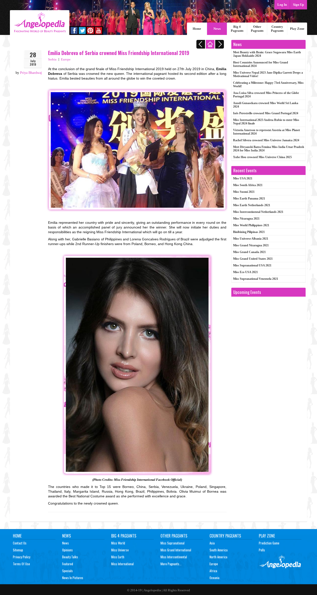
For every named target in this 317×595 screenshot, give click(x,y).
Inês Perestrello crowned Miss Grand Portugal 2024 (265, 113)
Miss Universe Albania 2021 (250, 238)
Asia (212, 542)
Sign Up (298, 4)
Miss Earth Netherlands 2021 (251, 205)
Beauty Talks (70, 556)
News (217, 28)
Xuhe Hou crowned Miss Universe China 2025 (262, 157)
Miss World (118, 542)
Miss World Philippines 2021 (251, 225)
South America (219, 549)
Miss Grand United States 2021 (253, 258)
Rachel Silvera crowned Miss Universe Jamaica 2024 (266, 140)
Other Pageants (257, 28)
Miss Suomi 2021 (244, 192)
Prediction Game (269, 542)
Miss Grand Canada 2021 (249, 252)
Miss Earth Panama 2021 (249, 198)
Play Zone (297, 28)
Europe (66, 59)
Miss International (122, 563)
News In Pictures (72, 577)
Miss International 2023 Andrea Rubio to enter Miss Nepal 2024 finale (266, 121)
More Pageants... (171, 563)
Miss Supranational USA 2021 (252, 265)
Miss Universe (120, 549)
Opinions (67, 549)
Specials (67, 570)
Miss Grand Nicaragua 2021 (251, 245)
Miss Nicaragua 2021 (246, 218)
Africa (213, 570)
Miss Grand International (175, 549)
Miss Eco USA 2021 (245, 272)
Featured (67, 563)
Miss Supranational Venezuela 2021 (255, 279)
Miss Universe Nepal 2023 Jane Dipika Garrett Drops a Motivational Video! (268, 74)
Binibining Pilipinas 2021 (249, 232)
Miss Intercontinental (173, 556)
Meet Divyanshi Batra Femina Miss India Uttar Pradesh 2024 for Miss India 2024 (268, 148)
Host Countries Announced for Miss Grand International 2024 (260, 64)
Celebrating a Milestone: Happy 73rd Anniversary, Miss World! (268, 84)
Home (197, 28)
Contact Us (19, 542)
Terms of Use (21, 563)
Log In (282, 4)
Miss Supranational (172, 542)
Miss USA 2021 (242, 178)
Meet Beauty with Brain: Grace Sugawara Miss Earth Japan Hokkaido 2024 (267, 54)
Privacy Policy (21, 556)
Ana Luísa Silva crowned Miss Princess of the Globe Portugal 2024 (266, 94)
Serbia (52, 59)
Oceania (214, 577)
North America (218, 556)
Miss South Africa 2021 (248, 185)
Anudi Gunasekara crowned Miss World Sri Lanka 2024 (265, 104)
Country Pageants (277, 28)
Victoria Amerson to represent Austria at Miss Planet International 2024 (266, 131)
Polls (262, 549)
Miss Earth (117, 556)
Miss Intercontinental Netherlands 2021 (258, 212)
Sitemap (18, 549)
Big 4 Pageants (237, 28)
